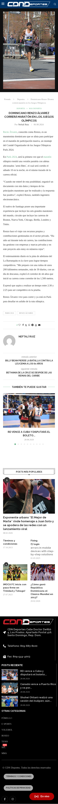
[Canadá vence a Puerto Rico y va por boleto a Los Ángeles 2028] (10, 688)
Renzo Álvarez (26, 313)
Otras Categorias (14, 711)
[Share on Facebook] (23, 325)
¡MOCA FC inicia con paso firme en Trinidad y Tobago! (14, 587)
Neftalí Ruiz (23, 124)
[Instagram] (13, 799)
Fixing (34, 540)
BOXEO (5, 736)
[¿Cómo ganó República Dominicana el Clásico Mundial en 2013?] (43, 572)
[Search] (54, 4)
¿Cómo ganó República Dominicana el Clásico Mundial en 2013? (42, 591)
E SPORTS (6, 724)
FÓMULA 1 (7, 718)
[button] (5, 419)
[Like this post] (19, 325)
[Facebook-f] (5, 799)
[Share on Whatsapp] (29, 325)
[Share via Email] (39, 325)
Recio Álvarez (10, 132)
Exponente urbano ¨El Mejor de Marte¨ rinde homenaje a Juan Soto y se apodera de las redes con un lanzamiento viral (28, 523)
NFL (4, 747)
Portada (7, 99)
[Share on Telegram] (32, 325)
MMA (4, 753)
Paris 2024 (9, 313)
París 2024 (11, 157)
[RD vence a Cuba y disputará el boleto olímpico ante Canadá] (29, 410)
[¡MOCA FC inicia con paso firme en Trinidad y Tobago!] (15, 572)
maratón (47, 157)
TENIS (5, 742)
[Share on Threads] (36, 325)
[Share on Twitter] (26, 325)
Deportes (21, 99)
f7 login (35, 544)
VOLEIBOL (7, 730)
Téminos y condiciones (10, 542)
